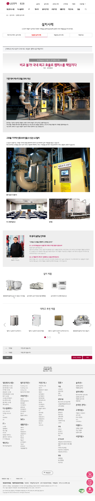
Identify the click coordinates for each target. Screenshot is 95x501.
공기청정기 (23, 442)
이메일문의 (55, 483)
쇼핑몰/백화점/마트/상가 (64, 404)
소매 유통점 (61, 406)
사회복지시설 (61, 420)
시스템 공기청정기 (7, 398)
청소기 (22, 436)
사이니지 (41, 425)
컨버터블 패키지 (24, 401)
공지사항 (78, 415)
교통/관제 (60, 416)
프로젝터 (5, 417)
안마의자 (22, 446)
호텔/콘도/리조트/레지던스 (65, 442)
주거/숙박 (61, 439)
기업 (59, 386)
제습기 (22, 440)
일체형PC (5, 428)
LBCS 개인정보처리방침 (45, 483)
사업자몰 (79, 437)
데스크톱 (5, 430)
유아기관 (60, 433)
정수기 (22, 413)
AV (3, 419)
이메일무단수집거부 (34, 483)
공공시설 (60, 414)
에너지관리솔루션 (7, 446)
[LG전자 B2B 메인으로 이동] (17, 3)
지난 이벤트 (79, 430)
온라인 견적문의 (77, 357)
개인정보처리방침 (7, 483)
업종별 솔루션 (79, 386)
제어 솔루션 (6, 404)
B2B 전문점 (79, 417)
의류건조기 (41, 417)
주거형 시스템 (6, 390)
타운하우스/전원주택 (63, 450)
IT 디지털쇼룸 (6, 439)
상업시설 (60, 399)
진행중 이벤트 (79, 428)
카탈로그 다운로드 (80, 413)
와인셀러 (22, 403)
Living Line (23, 390)
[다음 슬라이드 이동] (90, 325)
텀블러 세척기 (23, 415)
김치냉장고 (41, 394)
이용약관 (27, 483)
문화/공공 (61, 410)
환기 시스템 (6, 396)
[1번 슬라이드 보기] (45, 337)
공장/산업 (60, 391)
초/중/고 (60, 431)
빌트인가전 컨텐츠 (25, 392)
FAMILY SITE (19, 478)
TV (3, 415)
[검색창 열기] (86, 9)
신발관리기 (23, 434)
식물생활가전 (23, 448)
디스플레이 (20, 9)
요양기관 (60, 462)
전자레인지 (23, 409)
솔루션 (38, 4)
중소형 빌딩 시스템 (7, 388)
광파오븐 (22, 407)
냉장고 (22, 399)
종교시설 (60, 418)
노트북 (4, 426)
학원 (59, 435)
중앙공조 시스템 (7, 392)
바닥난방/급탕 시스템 (8, 394)
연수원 (59, 395)
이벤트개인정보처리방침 (17, 483)
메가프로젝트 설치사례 (14, 35)
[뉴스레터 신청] (89, 482)
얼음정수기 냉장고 (43, 390)
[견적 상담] (89, 490)
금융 (59, 393)
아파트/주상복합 (62, 447)
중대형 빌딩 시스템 (7, 386)
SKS (22, 419)
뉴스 (77, 419)
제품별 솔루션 (79, 388)
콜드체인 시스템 (7, 402)
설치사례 (46, 4)
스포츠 (59, 423)
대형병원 (60, 458)
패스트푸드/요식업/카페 (64, 402)
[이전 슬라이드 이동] (5, 325)
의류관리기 (23, 432)
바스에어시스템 (6, 400)
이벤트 (78, 425)
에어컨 (22, 438)
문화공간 (60, 412)
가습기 (22, 444)
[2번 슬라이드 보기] (47, 337)
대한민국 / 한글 (5, 478)
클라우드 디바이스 (7, 437)
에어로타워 (41, 398)
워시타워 (41, 412)
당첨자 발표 (79, 432)
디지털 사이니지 (7, 413)
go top (92, 498)
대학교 (59, 429)
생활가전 (62, 9)
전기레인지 (23, 411)
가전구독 (70, 9)
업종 (78, 9)
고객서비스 (78, 421)
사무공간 (60, 389)
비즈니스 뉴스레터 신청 (64, 483)
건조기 (22, 429)
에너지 (37, 9)
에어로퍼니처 (42, 400)
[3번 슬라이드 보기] (50, 337)
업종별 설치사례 (36, 35)
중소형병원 (61, 460)
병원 (59, 455)
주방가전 (54, 9)
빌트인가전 (45, 9)
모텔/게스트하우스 (62, 452)
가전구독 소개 (42, 386)
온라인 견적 (56, 4)
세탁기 (22, 427)
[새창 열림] (82, 490)
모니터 (4, 432)
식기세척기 (23, 405)
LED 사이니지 (6, 411)
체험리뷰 (81, 35)
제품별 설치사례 (58, 35)
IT (29, 9)
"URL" (7, 357)
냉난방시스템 (10, 9)
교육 (59, 426)
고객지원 (79, 410)
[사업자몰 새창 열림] (89, 474)
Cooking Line (24, 388)
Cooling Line (23, 386)
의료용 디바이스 (7, 435)
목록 (87, 357)
